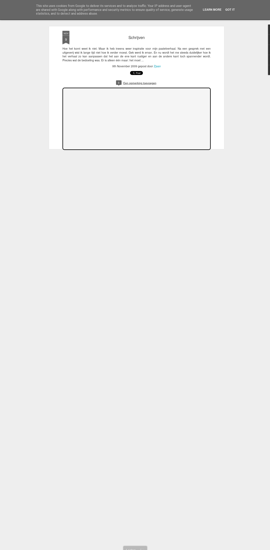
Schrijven (136, 37)
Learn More (212, 9)
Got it (230, 9)
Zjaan (157, 66)
